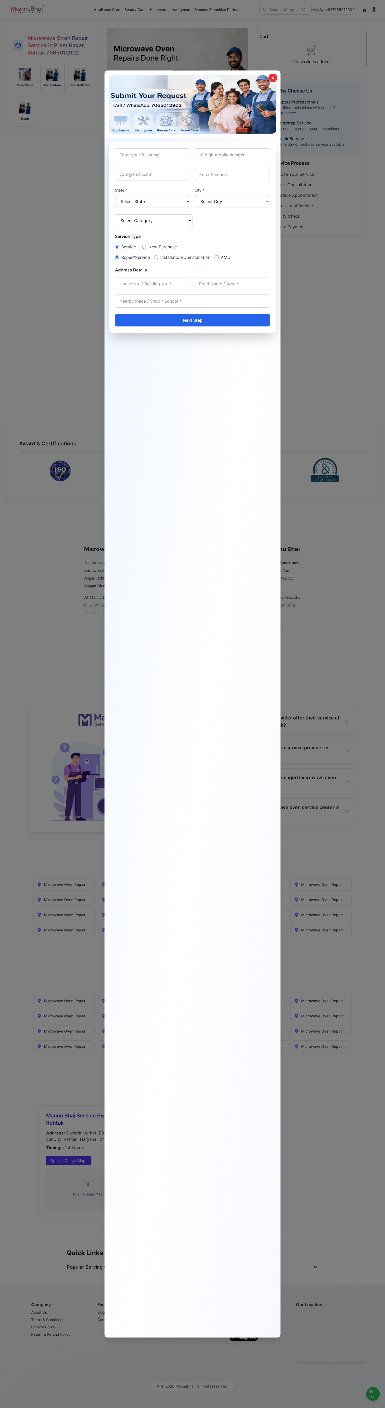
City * (199, 190)
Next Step (192, 320)
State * (121, 190)
